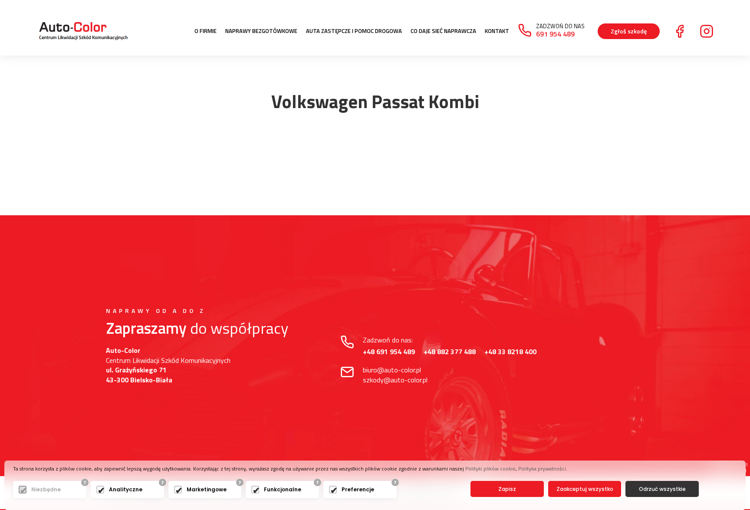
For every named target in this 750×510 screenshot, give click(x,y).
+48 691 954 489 (389, 351)
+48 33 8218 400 (510, 351)
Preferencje (358, 489)
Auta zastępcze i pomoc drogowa (354, 31)
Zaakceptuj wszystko (584, 489)
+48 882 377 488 (450, 351)
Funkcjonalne (282, 489)
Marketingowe (207, 489)
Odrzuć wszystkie (662, 489)
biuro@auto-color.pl (392, 370)
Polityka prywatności (542, 468)
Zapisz (507, 489)
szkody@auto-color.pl (395, 380)
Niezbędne (46, 489)
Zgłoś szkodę (629, 31)
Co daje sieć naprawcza (443, 31)
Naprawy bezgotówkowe (261, 31)
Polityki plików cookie (490, 468)
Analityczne (125, 489)
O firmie (205, 31)
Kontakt (497, 31)
